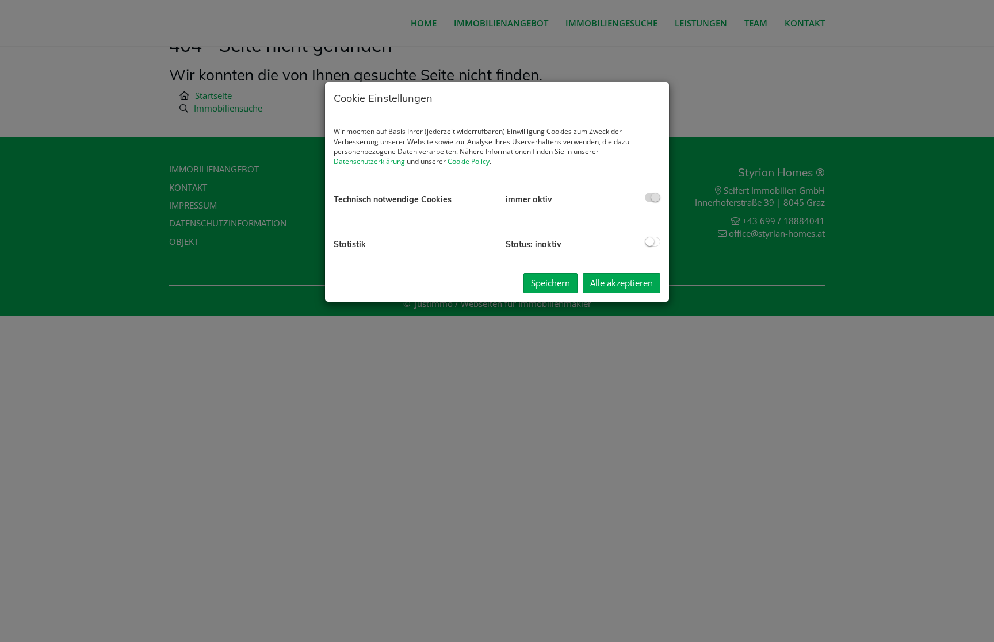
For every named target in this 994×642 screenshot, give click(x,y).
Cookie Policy (469, 161)
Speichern (550, 283)
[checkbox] (652, 197)
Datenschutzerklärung (369, 161)
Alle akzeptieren (621, 283)
